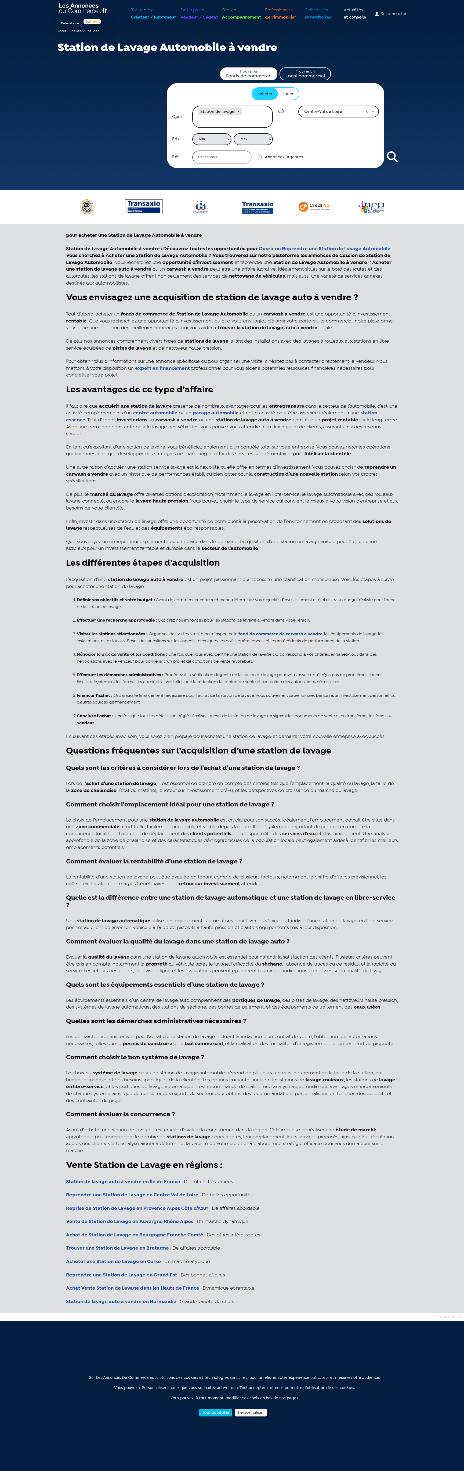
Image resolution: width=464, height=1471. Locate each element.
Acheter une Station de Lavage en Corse (113, 1261)
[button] (238, 111)
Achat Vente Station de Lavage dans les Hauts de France (132, 1288)
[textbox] (232, 122)
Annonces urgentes (284, 157)
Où (281, 111)
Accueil (62, 31)
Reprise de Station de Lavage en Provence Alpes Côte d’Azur (137, 1208)
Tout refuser (449, 1317)
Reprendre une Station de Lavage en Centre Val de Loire (132, 1195)
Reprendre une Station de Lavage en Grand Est (121, 1275)
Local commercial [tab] (305, 74)
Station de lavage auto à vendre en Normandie (121, 1301)
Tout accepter (216, 1412)
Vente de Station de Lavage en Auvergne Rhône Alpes (129, 1221)
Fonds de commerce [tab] (248, 74)
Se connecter (394, 14)
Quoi (177, 116)
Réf (175, 157)
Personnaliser (251, 1412)
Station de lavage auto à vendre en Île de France (123, 1182)
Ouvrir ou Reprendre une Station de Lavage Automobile (324, 249)
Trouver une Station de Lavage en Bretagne (117, 1248)
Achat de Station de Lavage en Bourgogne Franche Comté (134, 1235)
